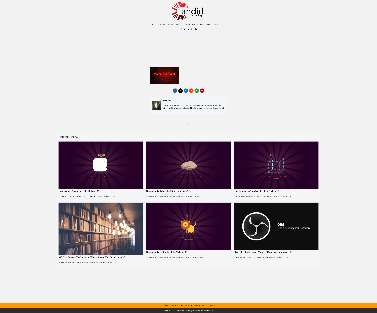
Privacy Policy (200, 305)
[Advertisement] (188, 46)
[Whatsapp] (196, 90)
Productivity (251, 257)
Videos (84, 196)
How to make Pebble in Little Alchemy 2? (167, 191)
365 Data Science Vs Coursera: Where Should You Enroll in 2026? (92, 257)
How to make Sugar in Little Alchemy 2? (79, 191)
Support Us (211, 305)
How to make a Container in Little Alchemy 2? (257, 191)
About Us (165, 305)
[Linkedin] (192, 29)
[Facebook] (181, 29)
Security (179, 24)
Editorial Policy (186, 305)
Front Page (161, 24)
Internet (78, 196)
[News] (196, 29)
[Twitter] (184, 29)
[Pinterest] (202, 90)
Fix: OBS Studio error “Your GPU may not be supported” (263, 252)
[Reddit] (191, 90)
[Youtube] (188, 29)
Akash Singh (64, 196)
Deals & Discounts (191, 24)
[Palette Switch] (153, 24)
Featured (78, 262)
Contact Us (174, 305)
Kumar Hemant (240, 257)
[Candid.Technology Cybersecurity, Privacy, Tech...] (188, 11)
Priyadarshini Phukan (67, 262)
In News (170, 24)
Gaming (72, 196)
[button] (203, 24)
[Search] (224, 24)
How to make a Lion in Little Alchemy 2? (167, 252)
